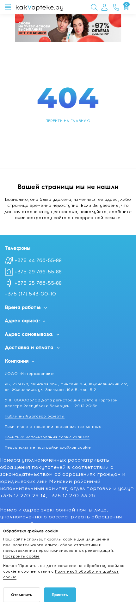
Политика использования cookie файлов (47, 437)
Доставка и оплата (29, 347)
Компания (17, 361)
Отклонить (21, 594)
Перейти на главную (68, 121)
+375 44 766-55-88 (38, 260)
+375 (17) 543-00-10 (30, 294)
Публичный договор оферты (35, 416)
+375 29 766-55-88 (38, 272)
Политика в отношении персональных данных (53, 426)
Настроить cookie (21, 556)
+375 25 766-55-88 (38, 283)
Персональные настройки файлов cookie (48, 447)
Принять (60, 594)
